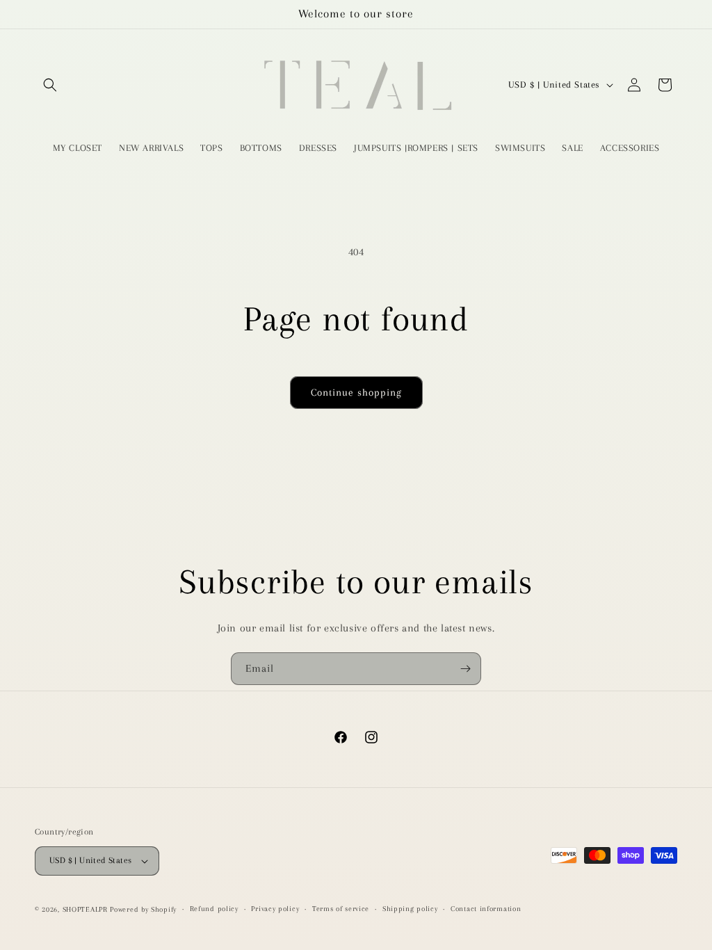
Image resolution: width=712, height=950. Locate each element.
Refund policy (214, 908)
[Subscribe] (465, 668)
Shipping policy (410, 908)
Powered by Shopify (143, 909)
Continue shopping (356, 392)
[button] (50, 85)
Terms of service (340, 908)
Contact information (486, 908)
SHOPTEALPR (85, 909)
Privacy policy (275, 908)
